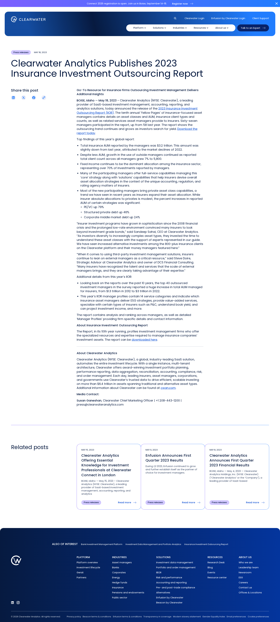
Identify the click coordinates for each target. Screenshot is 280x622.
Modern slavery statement (187, 616)
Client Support (260, 18)
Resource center (217, 577)
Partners (81, 577)
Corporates (119, 572)
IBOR (158, 572)
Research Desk (216, 562)
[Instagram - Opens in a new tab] (18, 602)
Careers (243, 582)
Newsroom (245, 572)
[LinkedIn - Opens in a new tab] (12, 602)
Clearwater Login (194, 18)
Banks (115, 567)
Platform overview (87, 562)
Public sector (119, 597)
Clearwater (28, 19)
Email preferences (236, 616)
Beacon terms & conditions (97, 616)
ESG (241, 577)
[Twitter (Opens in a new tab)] (23, 97)
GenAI (80, 572)
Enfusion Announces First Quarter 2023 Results (168, 458)
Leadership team (249, 567)
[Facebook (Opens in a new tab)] (33, 97)
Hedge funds (119, 582)
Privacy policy (74, 616)
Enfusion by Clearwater (169, 597)
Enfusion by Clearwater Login (228, 18)
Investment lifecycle (88, 567)
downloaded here (144, 340)
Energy (116, 577)
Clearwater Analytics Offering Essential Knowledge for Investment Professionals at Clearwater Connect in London (106, 465)
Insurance (118, 587)
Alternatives (163, 592)
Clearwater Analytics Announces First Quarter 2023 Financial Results (232, 460)
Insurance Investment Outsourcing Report (206, 544)
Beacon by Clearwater (169, 602)
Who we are (246, 562)
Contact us (245, 587)
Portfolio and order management (176, 567)
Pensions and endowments (128, 592)
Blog (210, 567)
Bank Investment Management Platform (101, 544)
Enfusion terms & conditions (127, 616)
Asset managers (122, 562)
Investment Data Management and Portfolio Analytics (153, 544)
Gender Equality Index (213, 616)
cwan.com (168, 388)
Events (211, 572)
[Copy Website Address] (43, 97)
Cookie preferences (258, 616)
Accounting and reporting (171, 582)
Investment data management (174, 562)
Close (276, 3)
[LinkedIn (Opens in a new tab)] (13, 97)
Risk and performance (169, 577)
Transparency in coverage (157, 616)
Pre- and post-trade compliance (175, 587)
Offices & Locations (250, 592)
